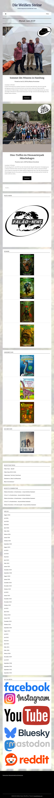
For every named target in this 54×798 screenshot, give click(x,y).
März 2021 (6, 647)
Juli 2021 (6, 634)
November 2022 (8, 602)
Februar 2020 (7, 653)
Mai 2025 (6, 556)
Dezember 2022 (8, 598)
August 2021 (7, 631)
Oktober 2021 (7, 624)
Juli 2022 (6, 608)
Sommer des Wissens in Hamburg (27, 77)
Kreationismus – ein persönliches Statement (25, 491)
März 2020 (6, 650)
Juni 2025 (6, 553)
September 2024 (8, 573)
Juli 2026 (6, 518)
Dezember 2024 (8, 569)
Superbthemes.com (38, 796)
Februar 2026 (7, 534)
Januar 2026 (7, 537)
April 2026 (6, 527)
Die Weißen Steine (27, 5)
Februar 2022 (7, 614)
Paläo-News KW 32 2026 (10, 472)
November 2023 (8, 585)
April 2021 (6, 643)
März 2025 (6, 563)
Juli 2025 (6, 550)
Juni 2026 (6, 521)
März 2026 (6, 531)
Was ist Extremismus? (9, 481)
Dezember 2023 (8, 582)
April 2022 (6, 611)
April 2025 (6, 560)
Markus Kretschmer (34, 81)
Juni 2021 (6, 637)
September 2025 (8, 544)
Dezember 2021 (8, 621)
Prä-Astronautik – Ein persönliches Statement (25, 504)
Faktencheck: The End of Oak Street (12, 475)
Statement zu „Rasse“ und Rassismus (12, 478)
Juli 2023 (6, 592)
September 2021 (8, 627)
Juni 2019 (6, 660)
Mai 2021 (6, 640)
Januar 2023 (7, 595)
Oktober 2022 (7, 605)
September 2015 (8, 669)
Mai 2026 (6, 524)
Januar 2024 (7, 579)
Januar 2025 (7, 566)
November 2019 (8, 656)
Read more (27, 97)
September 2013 (8, 672)
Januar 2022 (7, 618)
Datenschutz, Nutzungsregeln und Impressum (13, 775)
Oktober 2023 (7, 589)
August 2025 (7, 547)
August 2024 (7, 576)
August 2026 (7, 515)
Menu (47, 13)
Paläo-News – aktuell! (9, 468)
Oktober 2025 (7, 540)
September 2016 (8, 666)
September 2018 (8, 663)
